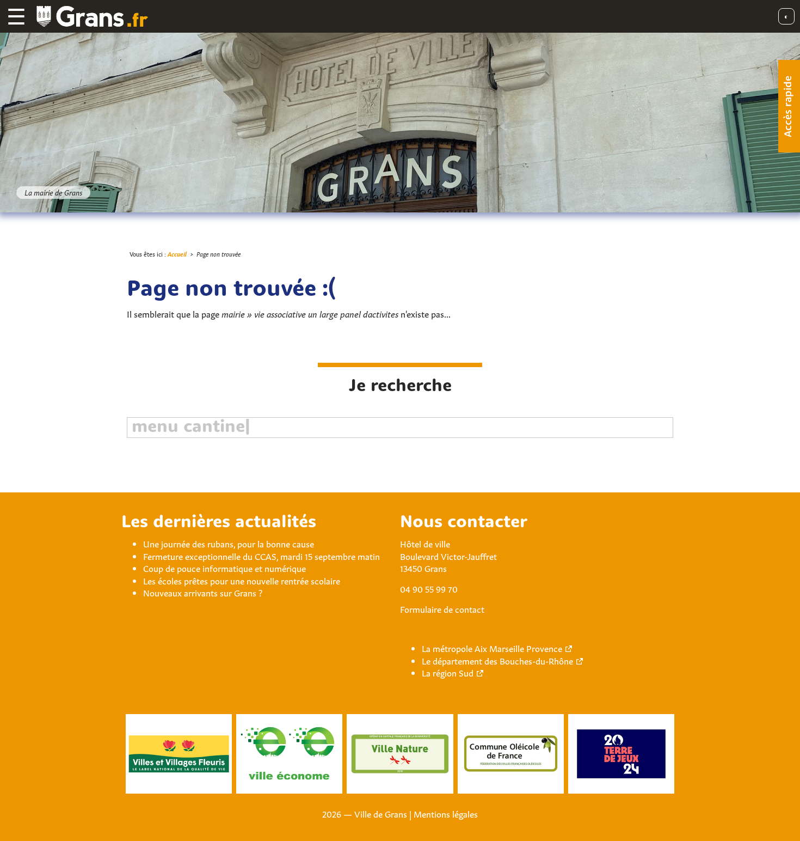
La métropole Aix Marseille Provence (492, 648)
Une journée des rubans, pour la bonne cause (228, 543)
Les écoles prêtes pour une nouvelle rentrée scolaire (241, 580)
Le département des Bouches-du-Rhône (497, 660)
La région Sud (447, 672)
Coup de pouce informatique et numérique (224, 568)
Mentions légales (446, 813)
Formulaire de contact (442, 608)
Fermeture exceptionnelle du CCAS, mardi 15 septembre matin (261, 556)
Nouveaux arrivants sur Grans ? (202, 592)
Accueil (177, 253)
